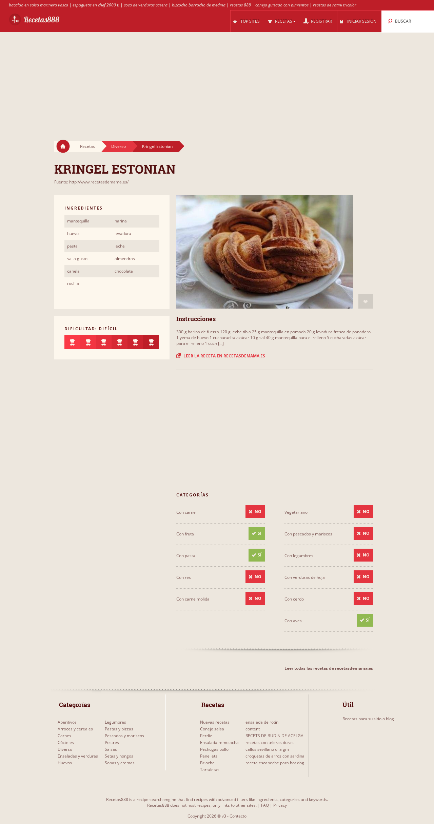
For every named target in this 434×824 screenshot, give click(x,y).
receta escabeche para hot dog (274, 763)
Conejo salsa (212, 729)
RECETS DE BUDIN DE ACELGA (274, 736)
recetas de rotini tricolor (334, 5)
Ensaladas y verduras (78, 756)
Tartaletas (209, 769)
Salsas (111, 749)
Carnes (64, 736)
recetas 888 (240, 5)
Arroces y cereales (75, 729)
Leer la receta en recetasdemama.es (223, 356)
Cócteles (66, 742)
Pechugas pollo (214, 749)
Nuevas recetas (215, 722)
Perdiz (206, 736)
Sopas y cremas (120, 763)
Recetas (87, 146)
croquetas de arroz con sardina (274, 756)
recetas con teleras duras (269, 742)
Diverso (118, 146)
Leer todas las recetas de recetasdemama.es (328, 668)
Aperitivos (67, 722)
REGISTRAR (321, 21)
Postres (112, 742)
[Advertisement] (217, 80)
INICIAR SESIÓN (361, 21)
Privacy (280, 805)
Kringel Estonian (157, 146)
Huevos (65, 763)
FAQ (265, 805)
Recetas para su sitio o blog (368, 719)
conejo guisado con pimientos (282, 5)
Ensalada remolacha (219, 742)
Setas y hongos (119, 756)
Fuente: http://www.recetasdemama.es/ (91, 182)
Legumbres (115, 722)
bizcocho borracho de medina (198, 5)
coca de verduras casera (145, 5)
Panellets (208, 756)
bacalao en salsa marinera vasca (38, 5)
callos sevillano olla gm (267, 749)
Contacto (238, 816)
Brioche (207, 763)
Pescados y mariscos (124, 736)
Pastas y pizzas (119, 729)
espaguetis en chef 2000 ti (96, 5)
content (252, 729)
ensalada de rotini (262, 722)
